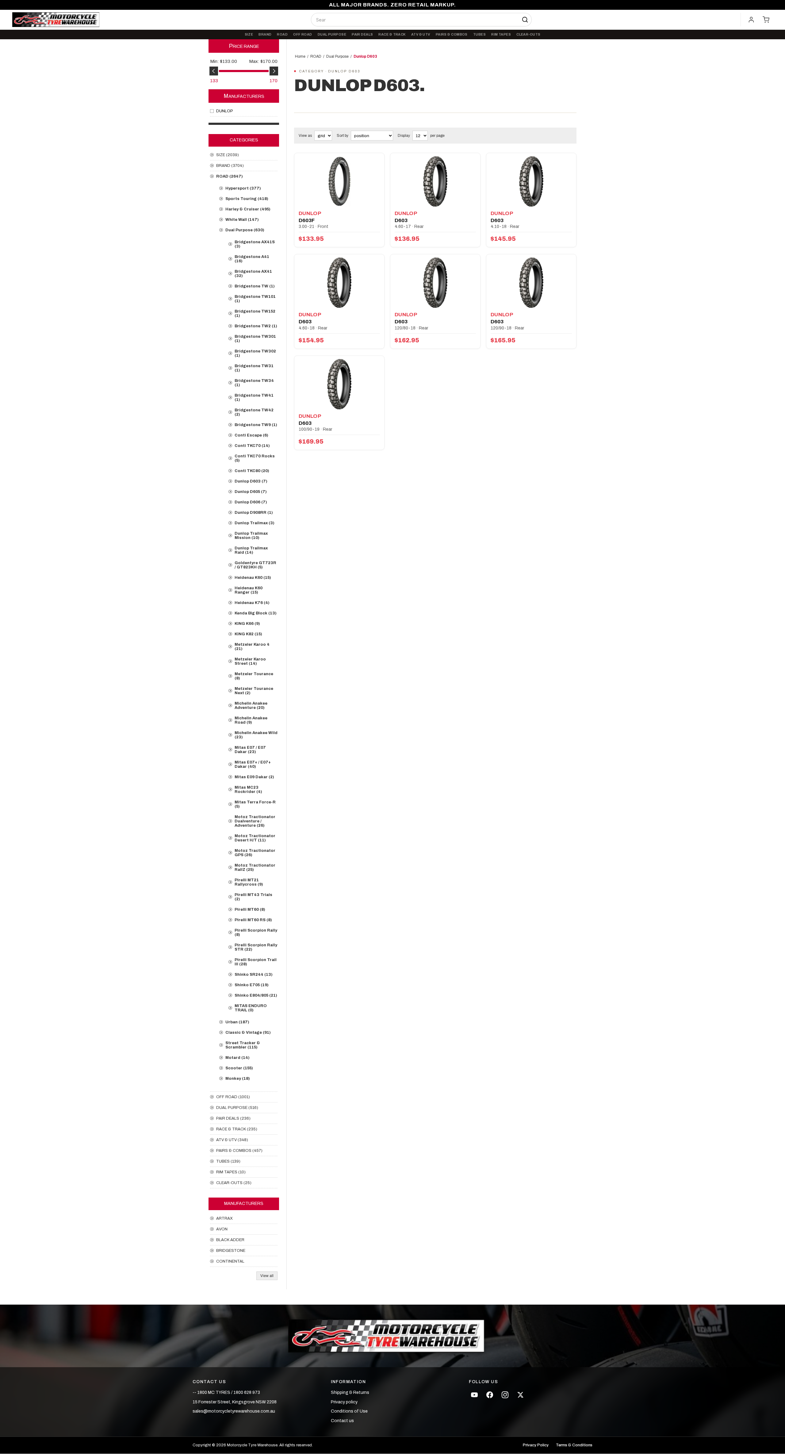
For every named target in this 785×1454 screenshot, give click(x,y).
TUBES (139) (228, 1161)
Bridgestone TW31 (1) (254, 368)
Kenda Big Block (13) (256, 613)
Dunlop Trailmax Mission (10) (251, 535)
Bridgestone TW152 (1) (255, 313)
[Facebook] (489, 1394)
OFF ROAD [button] (302, 34)
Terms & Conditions (574, 1445)
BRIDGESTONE (230, 1250)
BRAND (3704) (230, 165)
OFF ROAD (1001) (233, 1097)
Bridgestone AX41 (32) (253, 273)
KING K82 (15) (248, 634)
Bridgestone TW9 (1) (256, 425)
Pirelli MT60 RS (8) (253, 920)
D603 (401, 220)
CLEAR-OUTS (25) (233, 1183)
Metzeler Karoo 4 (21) (252, 646)
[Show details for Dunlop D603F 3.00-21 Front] (339, 181)
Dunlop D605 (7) (251, 492)
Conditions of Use (349, 1411)
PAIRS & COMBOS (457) (239, 1150)
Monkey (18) (237, 1078)
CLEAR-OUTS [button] (528, 34)
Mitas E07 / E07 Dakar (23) (250, 749)
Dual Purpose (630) (244, 230)
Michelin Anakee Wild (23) (256, 735)
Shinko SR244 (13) (254, 974)
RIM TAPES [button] (501, 34)
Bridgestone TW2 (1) (256, 326)
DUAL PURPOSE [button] (332, 34)
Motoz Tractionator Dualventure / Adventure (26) (255, 821)
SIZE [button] (249, 34)
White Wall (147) (242, 219)
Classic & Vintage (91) (248, 1032)
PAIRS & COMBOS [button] (452, 34)
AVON (222, 1229)
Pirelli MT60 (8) (250, 909)
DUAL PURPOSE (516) (237, 1108)
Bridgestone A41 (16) (252, 259)
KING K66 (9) (247, 623)
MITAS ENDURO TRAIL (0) (251, 1008)
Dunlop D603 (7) (251, 481)
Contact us (342, 1420)
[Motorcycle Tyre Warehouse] (392, 1335)
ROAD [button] (282, 34)
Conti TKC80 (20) (252, 471)
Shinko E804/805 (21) (256, 995)
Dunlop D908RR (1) (254, 512)
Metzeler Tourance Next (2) (254, 691)
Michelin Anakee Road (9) (251, 720)
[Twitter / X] (520, 1394)
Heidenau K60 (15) (253, 577)
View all (267, 1276)
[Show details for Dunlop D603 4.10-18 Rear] (531, 181)
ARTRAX (224, 1218)
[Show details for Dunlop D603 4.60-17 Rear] (435, 181)
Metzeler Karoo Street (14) (250, 661)
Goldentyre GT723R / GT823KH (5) (255, 565)
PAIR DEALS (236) (233, 1118)
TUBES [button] (479, 34)
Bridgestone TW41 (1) (254, 397)
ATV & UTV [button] (420, 34)
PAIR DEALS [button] (362, 34)
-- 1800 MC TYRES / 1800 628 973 (226, 1392)
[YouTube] (474, 1394)
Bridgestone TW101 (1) (255, 298)
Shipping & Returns (350, 1392)
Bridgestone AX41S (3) (255, 244)
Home (300, 56)
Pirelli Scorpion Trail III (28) (256, 962)
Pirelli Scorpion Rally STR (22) (256, 947)
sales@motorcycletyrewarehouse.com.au (234, 1411)
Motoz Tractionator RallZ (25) (255, 867)
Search (525, 19)
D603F (307, 220)
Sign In (751, 19)
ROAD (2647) (229, 176)
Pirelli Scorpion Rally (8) (256, 932)
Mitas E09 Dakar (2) (254, 777)
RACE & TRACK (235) (236, 1129)
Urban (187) (237, 1022)
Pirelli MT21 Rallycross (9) (249, 882)
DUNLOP (224, 111)
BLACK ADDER (230, 1240)
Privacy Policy (536, 1445)
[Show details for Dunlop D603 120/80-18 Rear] (435, 282)
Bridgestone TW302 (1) (255, 353)
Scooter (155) (239, 1068)
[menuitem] (249, 34)
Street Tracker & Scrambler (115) (242, 1045)
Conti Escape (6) (251, 435)
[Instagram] (505, 1394)
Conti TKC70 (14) (252, 446)
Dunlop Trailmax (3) (254, 523)
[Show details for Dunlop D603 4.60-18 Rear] (339, 282)
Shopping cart (766, 19)
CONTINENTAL (230, 1261)
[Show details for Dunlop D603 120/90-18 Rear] (531, 282)
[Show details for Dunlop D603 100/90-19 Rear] (339, 384)
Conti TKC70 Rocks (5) (255, 458)
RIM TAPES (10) (231, 1172)
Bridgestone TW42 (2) (254, 412)
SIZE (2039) (227, 155)
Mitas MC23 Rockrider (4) (248, 789)
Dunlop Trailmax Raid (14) (251, 550)
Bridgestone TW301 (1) (255, 338)
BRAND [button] (264, 34)
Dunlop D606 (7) (251, 502)
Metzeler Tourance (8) (254, 676)
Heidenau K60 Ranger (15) (248, 590)
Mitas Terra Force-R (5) (255, 804)
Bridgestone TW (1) (255, 286)
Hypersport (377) (243, 188)
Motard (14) (237, 1058)
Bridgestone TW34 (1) (254, 383)
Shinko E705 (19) (252, 985)
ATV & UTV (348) (232, 1140)
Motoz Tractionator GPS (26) (255, 852)
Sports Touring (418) (246, 199)
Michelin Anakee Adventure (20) (251, 705)
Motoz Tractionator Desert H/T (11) (255, 838)
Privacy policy (344, 1402)
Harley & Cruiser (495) (247, 209)
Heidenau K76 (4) (252, 603)
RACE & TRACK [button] (391, 34)
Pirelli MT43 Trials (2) (253, 897)
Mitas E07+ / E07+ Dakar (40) (253, 764)
